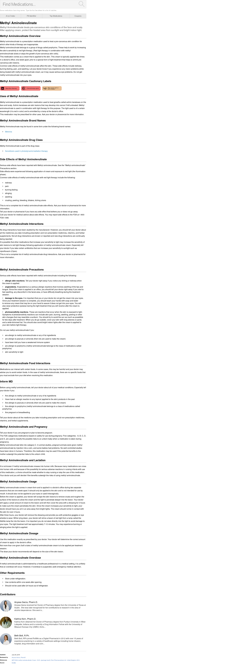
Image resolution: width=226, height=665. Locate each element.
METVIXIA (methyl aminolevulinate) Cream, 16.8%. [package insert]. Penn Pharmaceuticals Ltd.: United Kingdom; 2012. (46, 660)
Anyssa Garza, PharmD (19, 657)
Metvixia (8, 131)
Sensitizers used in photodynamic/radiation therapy (26, 151)
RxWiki (14, 663)
